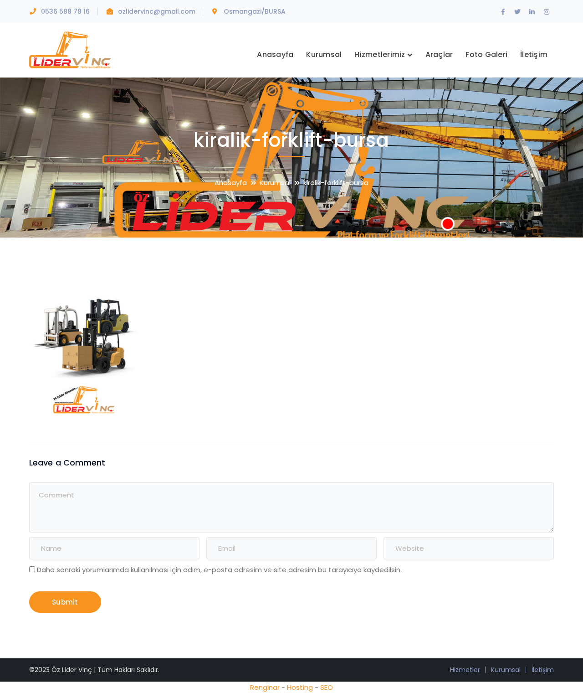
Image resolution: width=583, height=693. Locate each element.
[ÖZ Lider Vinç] (70, 49)
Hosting (300, 687)
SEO (326, 687)
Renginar (265, 687)
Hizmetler (465, 669)
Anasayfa (231, 182)
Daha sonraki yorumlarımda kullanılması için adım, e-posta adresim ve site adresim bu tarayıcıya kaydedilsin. (219, 569)
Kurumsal (275, 182)
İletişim (543, 669)
